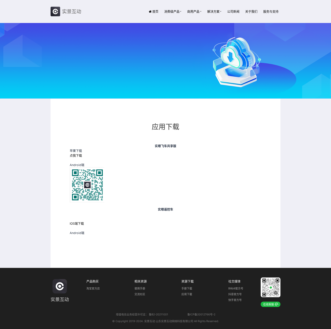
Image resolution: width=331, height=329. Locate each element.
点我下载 (76, 155)
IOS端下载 (77, 223)
